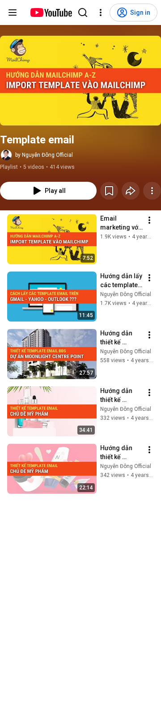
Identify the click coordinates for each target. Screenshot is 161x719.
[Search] (82, 12)
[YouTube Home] (50, 12)
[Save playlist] (109, 191)
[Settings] (100, 12)
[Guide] (12, 12)
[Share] (131, 191)
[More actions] (152, 191)
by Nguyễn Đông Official (44, 155)
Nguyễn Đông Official (125, 294)
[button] (80, 80)
